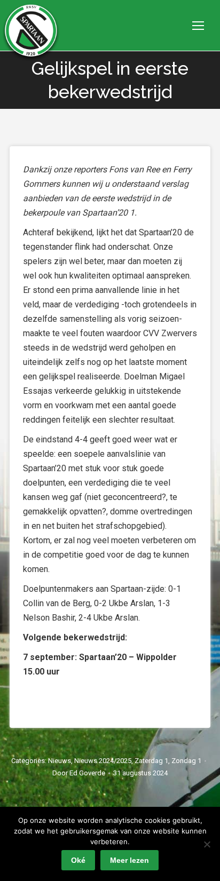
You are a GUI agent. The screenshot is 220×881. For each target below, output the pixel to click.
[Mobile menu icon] (198, 25)
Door (78, 773)
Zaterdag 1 (151, 761)
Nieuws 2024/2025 (102, 761)
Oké (78, 860)
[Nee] (206, 844)
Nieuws (59, 761)
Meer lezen (129, 860)
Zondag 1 (186, 761)
